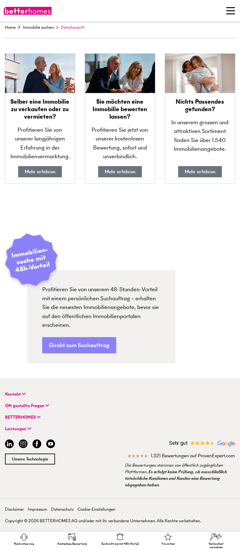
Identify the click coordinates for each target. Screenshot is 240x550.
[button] (79, 345)
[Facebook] (37, 445)
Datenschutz (62, 509)
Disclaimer (14, 509)
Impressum (37, 509)
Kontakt (13, 394)
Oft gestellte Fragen (25, 406)
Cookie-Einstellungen (96, 509)
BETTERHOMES (21, 417)
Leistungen (16, 429)
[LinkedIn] (8, 445)
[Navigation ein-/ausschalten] (230, 10)
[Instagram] (23, 445)
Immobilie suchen (38, 27)
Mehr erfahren (40, 171)
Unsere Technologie (30, 459)
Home (10, 27)
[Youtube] (51, 445)
